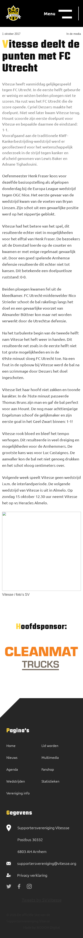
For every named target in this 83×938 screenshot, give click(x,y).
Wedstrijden (15, 781)
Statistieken (50, 781)
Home (11, 745)
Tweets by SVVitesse (42, 899)
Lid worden (50, 745)
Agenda (12, 769)
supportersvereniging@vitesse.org (46, 863)
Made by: (29, 927)
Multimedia (50, 757)
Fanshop (48, 769)
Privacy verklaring (32, 875)
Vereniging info (18, 793)
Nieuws (11, 757)
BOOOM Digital (48, 927)
